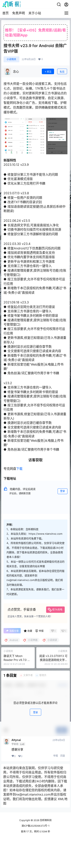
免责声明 (18, 13)
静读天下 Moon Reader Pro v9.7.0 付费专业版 (17, 659)
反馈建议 (50, 799)
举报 (55, 755)
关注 (49, 71)
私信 (62, 71)
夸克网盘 (10, 469)
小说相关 (11, 59)
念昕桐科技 (45, 820)
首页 (5, 13)
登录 (62, 491)
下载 (19, 469)
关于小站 (34, 13)
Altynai (16, 740)
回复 (62, 755)
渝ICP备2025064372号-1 (35, 825)
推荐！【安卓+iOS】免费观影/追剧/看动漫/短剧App (35, 32)
